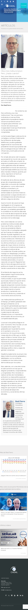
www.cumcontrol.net (3, 565)
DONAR (24, 5)
